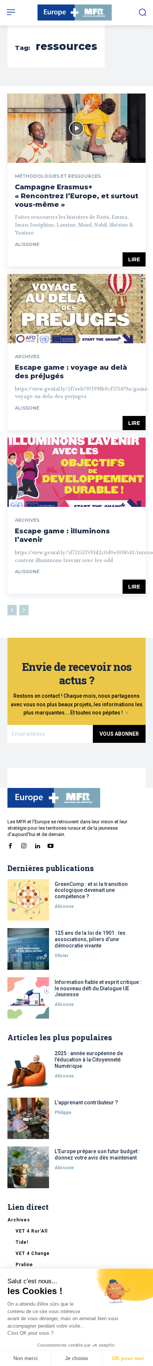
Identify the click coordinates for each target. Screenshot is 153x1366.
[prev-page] (12, 610)
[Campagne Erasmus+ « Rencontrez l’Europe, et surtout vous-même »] (76, 128)
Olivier (62, 955)
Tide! (22, 1242)
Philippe (63, 1112)
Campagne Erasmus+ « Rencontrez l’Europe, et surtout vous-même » (76, 196)
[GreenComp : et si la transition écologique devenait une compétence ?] (28, 900)
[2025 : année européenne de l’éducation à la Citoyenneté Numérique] (28, 1069)
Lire (134, 259)
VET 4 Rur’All (32, 1231)
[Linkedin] (37, 845)
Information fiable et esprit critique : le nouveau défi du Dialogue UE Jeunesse (98, 988)
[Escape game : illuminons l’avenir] (76, 472)
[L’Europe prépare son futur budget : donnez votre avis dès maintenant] (28, 1167)
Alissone (27, 244)
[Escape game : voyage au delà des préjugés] (76, 308)
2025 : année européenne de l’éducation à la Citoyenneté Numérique (89, 1059)
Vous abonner (119, 734)
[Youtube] (50, 845)
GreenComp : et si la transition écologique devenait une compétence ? (91, 890)
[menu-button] (11, 12)
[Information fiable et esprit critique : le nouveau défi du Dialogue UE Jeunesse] (28, 998)
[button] (142, 12)
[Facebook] (10, 845)
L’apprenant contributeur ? (86, 1102)
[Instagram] (24, 845)
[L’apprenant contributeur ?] (28, 1118)
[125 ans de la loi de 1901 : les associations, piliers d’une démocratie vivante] (28, 949)
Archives (27, 356)
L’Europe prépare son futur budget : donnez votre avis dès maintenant (97, 1154)
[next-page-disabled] (24, 610)
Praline (24, 1264)
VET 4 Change (33, 1253)
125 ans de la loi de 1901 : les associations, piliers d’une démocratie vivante (90, 939)
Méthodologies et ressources (58, 176)
